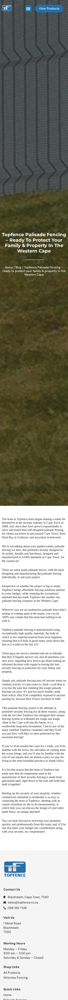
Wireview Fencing (15, 978)
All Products (11, 973)
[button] (28, 8)
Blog (18, 267)
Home (9, 267)
